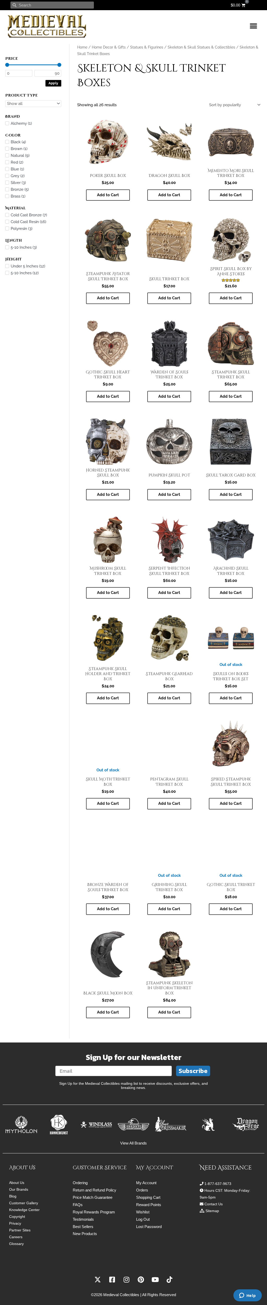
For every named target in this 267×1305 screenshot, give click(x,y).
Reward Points (148, 1204)
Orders (142, 1190)
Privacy (15, 1223)
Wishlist (142, 1212)
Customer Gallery (23, 1203)
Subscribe (193, 1070)
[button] (253, 26)
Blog (12, 1196)
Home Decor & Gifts (109, 47)
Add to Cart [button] (108, 195)
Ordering (80, 1183)
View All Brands (133, 1143)
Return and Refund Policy (94, 1190)
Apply (53, 83)
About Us (16, 1183)
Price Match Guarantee (92, 1197)
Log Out (143, 1219)
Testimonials (83, 1219)
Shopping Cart (148, 1197)
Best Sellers (83, 1226)
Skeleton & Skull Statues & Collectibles (201, 47)
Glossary (16, 1244)
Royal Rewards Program (94, 1212)
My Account (146, 1183)
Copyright (17, 1216)
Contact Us (213, 1204)
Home (82, 47)
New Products (85, 1233)
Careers (15, 1237)
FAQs (78, 1204)
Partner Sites (20, 1230)
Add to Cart (231, 698)
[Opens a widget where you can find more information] (247, 1295)
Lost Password (149, 1226)
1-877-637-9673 (217, 1184)
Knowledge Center (24, 1210)
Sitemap (212, 1211)
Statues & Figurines (146, 47)
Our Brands (18, 1189)
